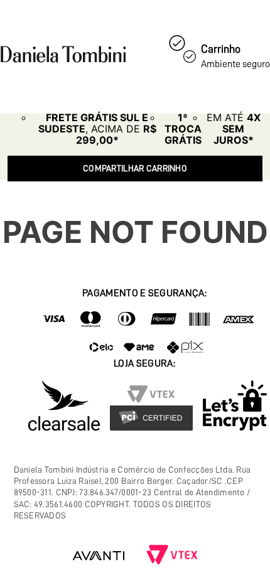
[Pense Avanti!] (98, 556)
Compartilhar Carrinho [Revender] (135, 168)
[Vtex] (172, 556)
